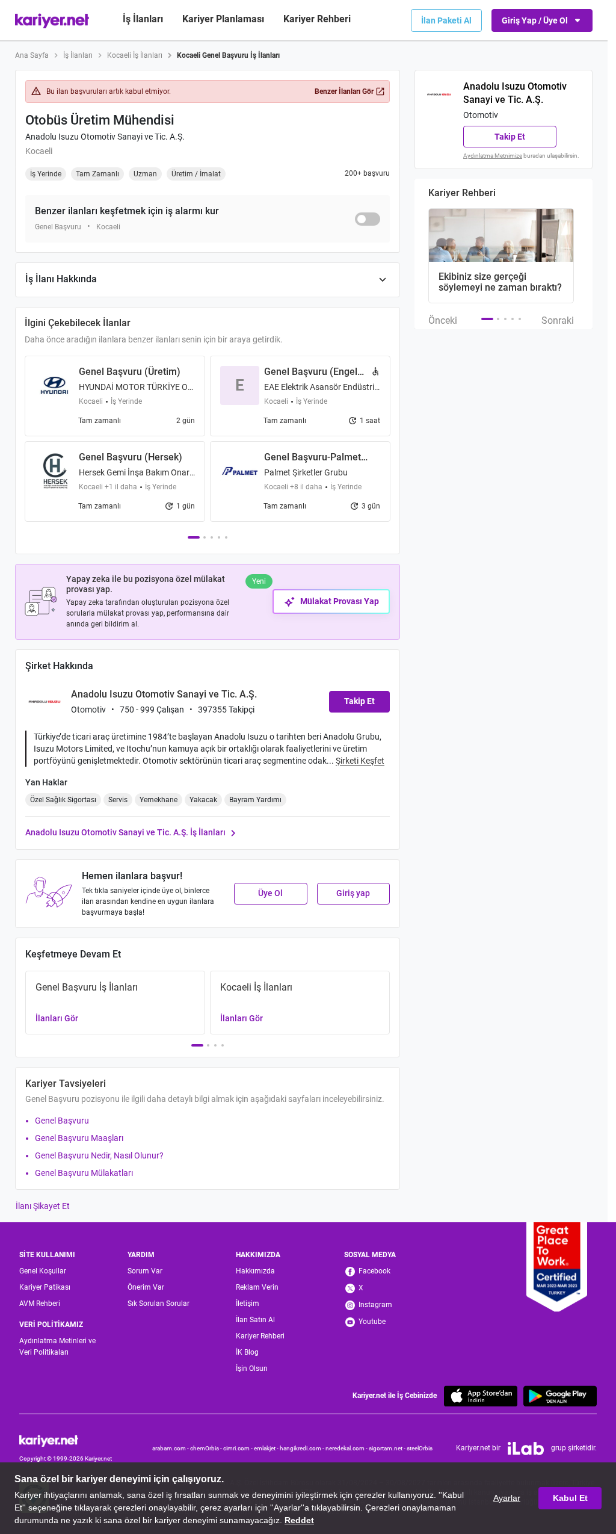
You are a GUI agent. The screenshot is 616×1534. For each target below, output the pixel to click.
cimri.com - (238, 1448)
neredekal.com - (347, 1448)
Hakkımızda (255, 1271)
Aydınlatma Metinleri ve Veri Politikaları (57, 1346)
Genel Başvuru (62, 1120)
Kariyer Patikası (44, 1287)
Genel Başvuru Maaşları (79, 1138)
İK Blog (247, 1352)
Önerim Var (146, 1287)
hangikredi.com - (302, 1448)
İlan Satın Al (255, 1320)
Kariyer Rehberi (260, 1336)
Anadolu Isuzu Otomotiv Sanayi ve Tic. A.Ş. (105, 136)
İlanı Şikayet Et (43, 1206)
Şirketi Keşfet (360, 760)
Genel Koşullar (42, 1271)
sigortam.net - (388, 1448)
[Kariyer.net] (65, 1439)
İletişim (247, 1303)
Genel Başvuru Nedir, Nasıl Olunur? (99, 1155)
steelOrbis (420, 1448)
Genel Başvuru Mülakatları (84, 1173)
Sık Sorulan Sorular (158, 1303)
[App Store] (480, 1395)
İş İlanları (143, 19)
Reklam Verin (257, 1287)
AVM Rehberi (39, 1303)
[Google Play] (560, 1395)
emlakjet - (267, 1448)
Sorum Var (145, 1271)
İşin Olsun (252, 1368)
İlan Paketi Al (446, 20)
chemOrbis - (206, 1448)
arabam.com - (171, 1448)
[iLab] (526, 1448)
